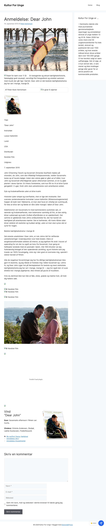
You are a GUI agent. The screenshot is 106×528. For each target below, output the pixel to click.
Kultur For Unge (14, 5)
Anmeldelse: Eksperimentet (16, 441)
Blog (98, 5)
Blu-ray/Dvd (11, 436)
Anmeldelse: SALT (13, 438)
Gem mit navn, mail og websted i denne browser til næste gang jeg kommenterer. (34, 504)
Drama (18, 436)
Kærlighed (24, 436)
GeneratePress (67, 525)
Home (90, 5)
